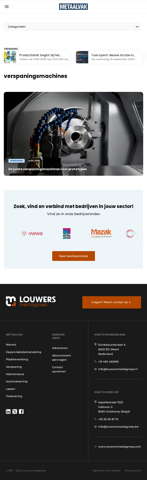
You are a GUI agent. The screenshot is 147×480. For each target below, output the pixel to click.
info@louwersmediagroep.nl (118, 369)
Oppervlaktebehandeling (23, 352)
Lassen (10, 389)
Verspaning (14, 367)
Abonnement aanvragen (61, 357)
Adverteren (60, 348)
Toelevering (14, 396)
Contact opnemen (59, 369)
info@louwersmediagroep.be (118, 426)
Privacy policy (133, 470)
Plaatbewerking (17, 359)
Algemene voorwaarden (106, 470)
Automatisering (17, 381)
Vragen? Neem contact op (109, 302)
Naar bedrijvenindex (73, 256)
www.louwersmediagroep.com (119, 446)
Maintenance (15, 374)
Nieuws (11, 344)
